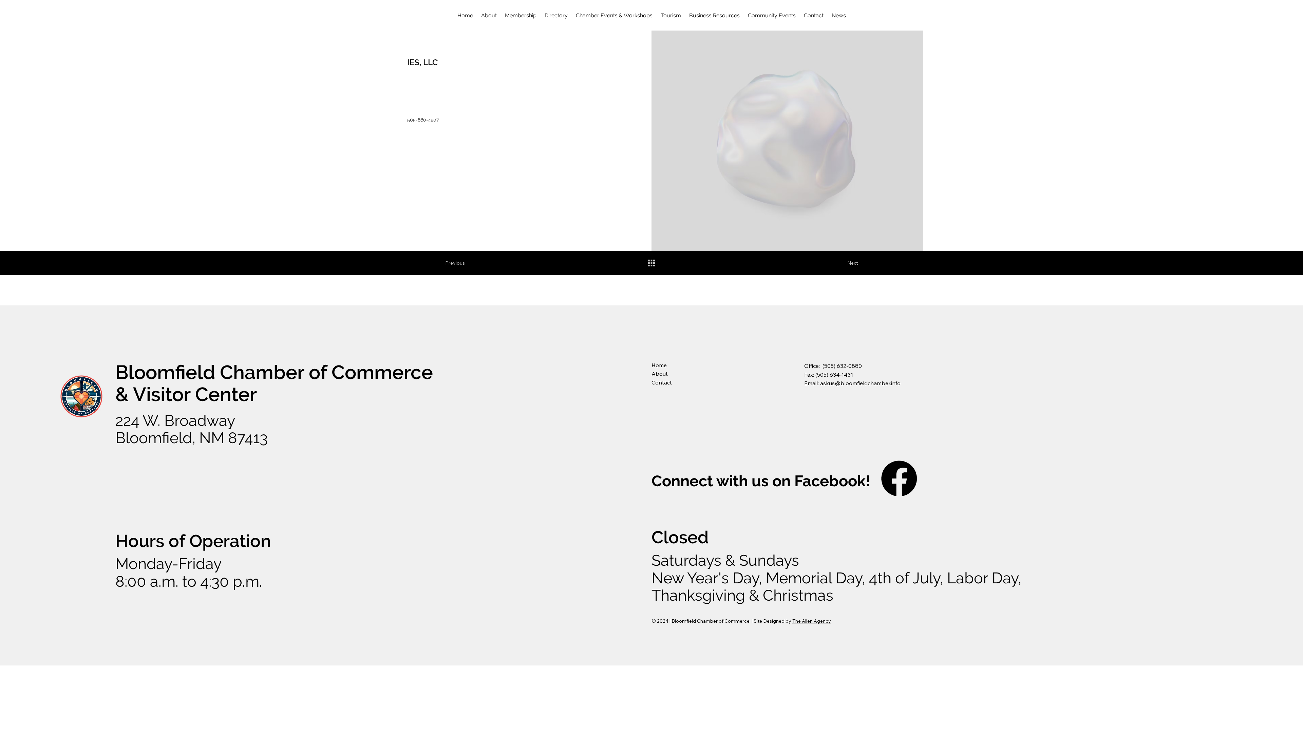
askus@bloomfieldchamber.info (860, 383)
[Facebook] (899, 478)
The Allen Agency (811, 621)
